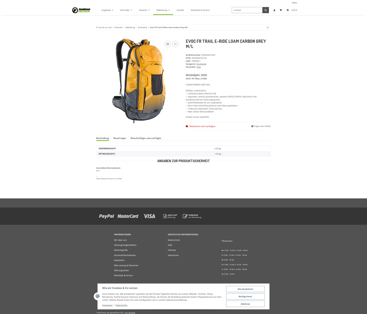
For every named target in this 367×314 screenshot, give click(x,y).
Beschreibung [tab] (102, 138)
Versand (131, 312)
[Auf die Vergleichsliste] (168, 44)
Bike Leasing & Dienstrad (126, 265)
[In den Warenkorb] (98, 37)
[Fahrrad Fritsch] (81, 10)
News (294, 2)
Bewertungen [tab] (119, 138)
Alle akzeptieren (245, 289)
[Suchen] (265, 10)
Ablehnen (245, 304)
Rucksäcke (201, 64)
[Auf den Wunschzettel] (175, 44)
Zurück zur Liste (105, 27)
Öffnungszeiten (121, 270)
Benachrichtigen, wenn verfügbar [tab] (146, 138)
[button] (274, 10)
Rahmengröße (121, 250)
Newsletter (119, 260)
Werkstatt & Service (200, 10)
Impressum (107, 305)
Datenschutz (121, 305)
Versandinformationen (125, 255)
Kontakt (180, 10)
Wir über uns (120, 240)
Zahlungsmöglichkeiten (125, 245)
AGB (170, 245)
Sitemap (172, 250)
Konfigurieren (245, 296)
